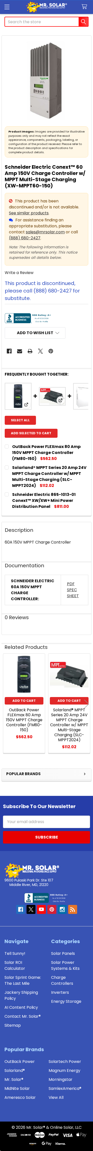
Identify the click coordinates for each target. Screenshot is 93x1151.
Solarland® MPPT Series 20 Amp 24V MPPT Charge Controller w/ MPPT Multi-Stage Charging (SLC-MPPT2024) (49, 476)
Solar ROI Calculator (14, 965)
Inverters (60, 992)
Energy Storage (66, 1001)
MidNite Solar (17, 1088)
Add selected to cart (31, 433)
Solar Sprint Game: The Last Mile (22, 980)
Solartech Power (65, 1061)
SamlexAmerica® (65, 1088)
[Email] (19, 351)
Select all (20, 420)
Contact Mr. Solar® (22, 1016)
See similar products (29, 213)
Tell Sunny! (14, 953)
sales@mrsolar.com (45, 232)
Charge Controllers (62, 980)
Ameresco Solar (20, 1097)
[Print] (30, 351)
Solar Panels (63, 953)
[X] (40, 351)
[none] (46, 81)
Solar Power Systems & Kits (65, 965)
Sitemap (12, 1025)
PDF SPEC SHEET (73, 590)
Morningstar (60, 1079)
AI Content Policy (21, 1007)
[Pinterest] (50, 351)
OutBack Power (19, 1061)
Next (87, 704)
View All (56, 1097)
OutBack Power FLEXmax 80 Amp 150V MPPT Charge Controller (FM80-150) (46, 452)
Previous (6, 704)
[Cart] (85, 6)
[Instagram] (62, 909)
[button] (35, 333)
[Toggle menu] (7, 7)
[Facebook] (9, 351)
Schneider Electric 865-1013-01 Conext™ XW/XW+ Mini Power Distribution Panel (44, 500)
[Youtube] (41, 909)
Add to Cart (24, 700)
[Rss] (72, 909)
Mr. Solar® (13, 1079)
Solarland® (14, 1070)
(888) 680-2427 (24, 238)
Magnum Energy (64, 1070)
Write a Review (19, 272)
